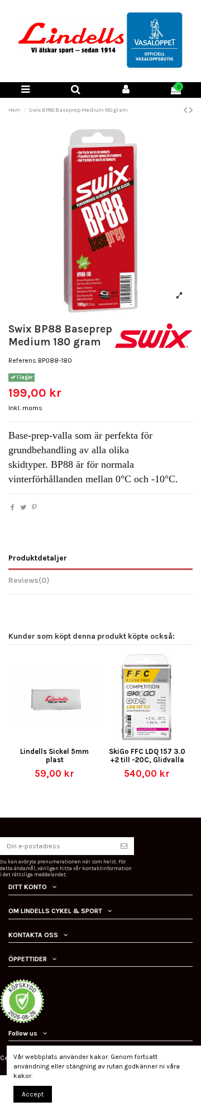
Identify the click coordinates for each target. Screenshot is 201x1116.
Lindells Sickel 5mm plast (54, 755)
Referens (22, 360)
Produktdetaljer (37, 557)
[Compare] (48, 738)
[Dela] (13, 507)
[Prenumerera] (124, 846)
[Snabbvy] (61, 738)
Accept (33, 1094)
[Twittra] (23, 507)
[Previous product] (186, 110)
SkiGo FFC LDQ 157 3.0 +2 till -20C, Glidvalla (147, 755)
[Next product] (191, 110)
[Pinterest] (34, 507)
